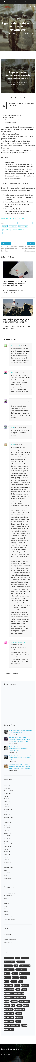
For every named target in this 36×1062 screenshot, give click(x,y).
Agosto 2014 (7, 846)
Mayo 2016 (7, 828)
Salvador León (15, 345)
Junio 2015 (7, 836)
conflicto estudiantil (25, 965)
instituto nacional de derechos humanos (14, 993)
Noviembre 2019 (8, 790)
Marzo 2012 (7, 875)
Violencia (25, 1025)
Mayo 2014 (7, 851)
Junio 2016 (7, 825)
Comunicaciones (23, 82)
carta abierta (21, 961)
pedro (13, 444)
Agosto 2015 (7, 833)
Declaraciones (8, 895)
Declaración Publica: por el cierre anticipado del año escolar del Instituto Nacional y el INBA (20, 757)
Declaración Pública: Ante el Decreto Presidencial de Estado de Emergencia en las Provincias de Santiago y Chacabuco (20, 766)
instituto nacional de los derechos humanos (15, 997)
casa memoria (8, 965)
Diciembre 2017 (8, 809)
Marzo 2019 (7, 798)
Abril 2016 (6, 830)
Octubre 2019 (7, 793)
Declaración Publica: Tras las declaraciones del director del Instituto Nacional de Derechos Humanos (20, 748)
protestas (26, 1005)
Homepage (6, 33)
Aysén (17, 957)
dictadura (15, 977)
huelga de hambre (9, 989)
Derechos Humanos (24, 973)
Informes (6, 903)
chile (5, 226)
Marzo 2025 (7, 788)
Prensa (6, 911)
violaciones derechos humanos (12, 1025)
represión (19, 1013)
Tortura (18, 1021)
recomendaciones (18, 229)
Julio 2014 (6, 849)
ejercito (7, 981)
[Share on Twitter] (16, 98)
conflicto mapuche (9, 969)
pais (13, 1005)
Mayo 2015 (7, 838)
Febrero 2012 (7, 878)
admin (12, 372)
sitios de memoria (9, 1021)
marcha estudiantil (24, 1001)
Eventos (6, 901)
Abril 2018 (6, 806)
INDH (18, 989)
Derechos (15, 33)
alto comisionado (9, 957)
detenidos (6, 229)
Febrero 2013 (7, 862)
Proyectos (6, 914)
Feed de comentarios (10, 939)
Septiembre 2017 (8, 812)
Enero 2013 (7, 865)
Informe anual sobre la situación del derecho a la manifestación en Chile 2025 (20, 731)
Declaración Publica (9, 893)
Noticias (6, 909)
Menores (7, 1005)
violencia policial (9, 1029)
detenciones (23, 226)
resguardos (7, 233)
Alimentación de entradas (11, 937)
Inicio (5, 906)
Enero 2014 (7, 854)
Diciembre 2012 (8, 867)
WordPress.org (8, 942)
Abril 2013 (6, 859)
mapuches (14, 1001)
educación (23, 977)
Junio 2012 (7, 873)
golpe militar (25, 985)
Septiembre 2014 (8, 843)
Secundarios (19, 1017)
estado (21, 981)
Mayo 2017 (7, 814)
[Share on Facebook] (12, 98)
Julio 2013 (6, 857)
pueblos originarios (19, 1009)
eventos (17, 985)
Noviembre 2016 (8, 820)
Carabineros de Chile (25, 223)
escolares (14, 981)
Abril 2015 (6, 841)
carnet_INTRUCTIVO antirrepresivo (13, 218)
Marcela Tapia (15, 401)
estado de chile (8, 985)
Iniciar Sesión (7, 934)
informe (24, 989)
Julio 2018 (6, 804)
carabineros (11, 223)
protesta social (8, 1009)
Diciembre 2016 (8, 817)
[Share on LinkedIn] (24, 98)
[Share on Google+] (20, 98)
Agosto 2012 (7, 870)
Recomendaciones (22, 67)
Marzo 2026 (7, 785)
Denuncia (7, 973)
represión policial (9, 1017)
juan (12, 427)
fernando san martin (18, 642)
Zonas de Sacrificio (9, 919)
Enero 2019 (7, 801)
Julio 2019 (6, 796)
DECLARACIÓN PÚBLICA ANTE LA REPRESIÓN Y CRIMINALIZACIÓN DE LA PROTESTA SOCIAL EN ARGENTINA (19, 739)
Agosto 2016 (7, 822)
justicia (7, 1001)
